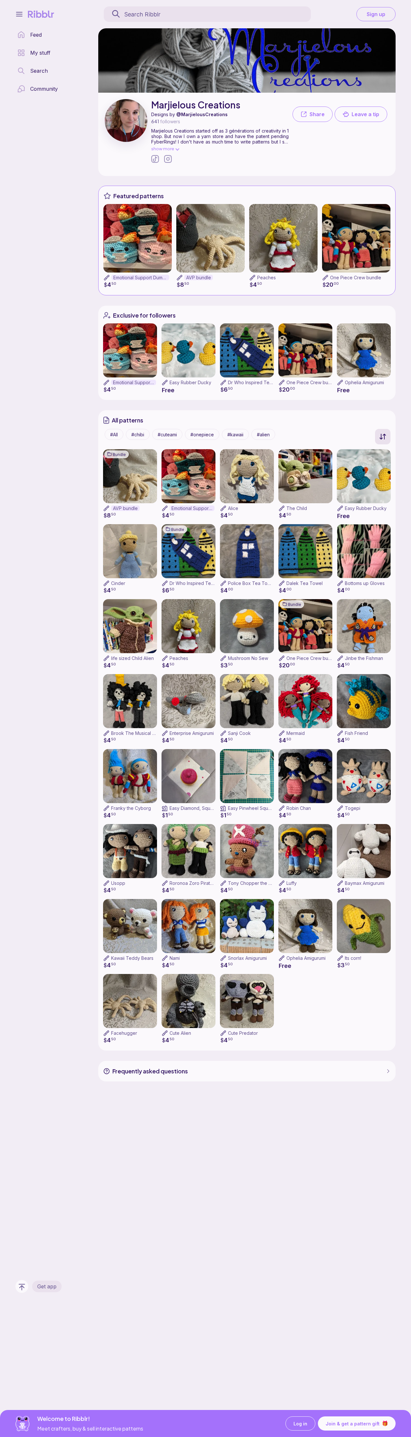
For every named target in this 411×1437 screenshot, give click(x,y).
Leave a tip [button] (365, 114)
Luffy (291, 883)
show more (162, 148)
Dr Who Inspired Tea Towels (258, 382)
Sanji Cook (239, 733)
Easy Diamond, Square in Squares (205, 808)
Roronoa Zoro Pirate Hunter (199, 883)
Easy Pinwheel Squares (252, 808)
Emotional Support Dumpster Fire (141, 277)
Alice (233, 508)
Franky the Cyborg (131, 808)
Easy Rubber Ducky (190, 382)
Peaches (266, 277)
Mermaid (295, 733)
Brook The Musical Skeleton (141, 733)
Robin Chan (298, 808)
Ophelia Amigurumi (364, 382)
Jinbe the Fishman (364, 658)
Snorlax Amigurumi (247, 958)
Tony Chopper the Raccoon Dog (263, 883)
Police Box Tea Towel (251, 583)
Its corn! (353, 958)
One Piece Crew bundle (355, 277)
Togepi (352, 808)
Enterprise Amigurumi (192, 733)
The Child (296, 508)
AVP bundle (198, 277)
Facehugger (124, 1033)
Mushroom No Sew (248, 658)
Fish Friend (356, 733)
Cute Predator (243, 1033)
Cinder (118, 583)
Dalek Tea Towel (304, 583)
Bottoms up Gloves (365, 583)
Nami (175, 958)
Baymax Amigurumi (364, 883)
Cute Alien (180, 1033)
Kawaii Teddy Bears (132, 958)
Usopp (118, 883)
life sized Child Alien (132, 658)
